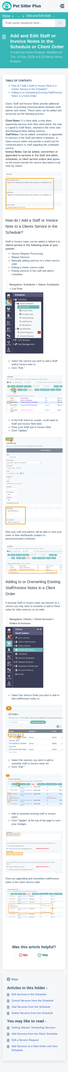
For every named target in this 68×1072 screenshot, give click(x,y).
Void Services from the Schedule (31, 1006)
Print (15, 979)
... (18, 15)
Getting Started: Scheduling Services (33, 1027)
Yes (45, 955)
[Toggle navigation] (62, 6)
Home (6, 15)
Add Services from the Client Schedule (34, 1033)
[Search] (60, 23)
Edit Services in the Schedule (29, 994)
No (25, 955)
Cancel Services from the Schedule (32, 1000)
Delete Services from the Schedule (32, 1012)
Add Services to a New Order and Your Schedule (35, 1048)
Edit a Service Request (25, 1039)
